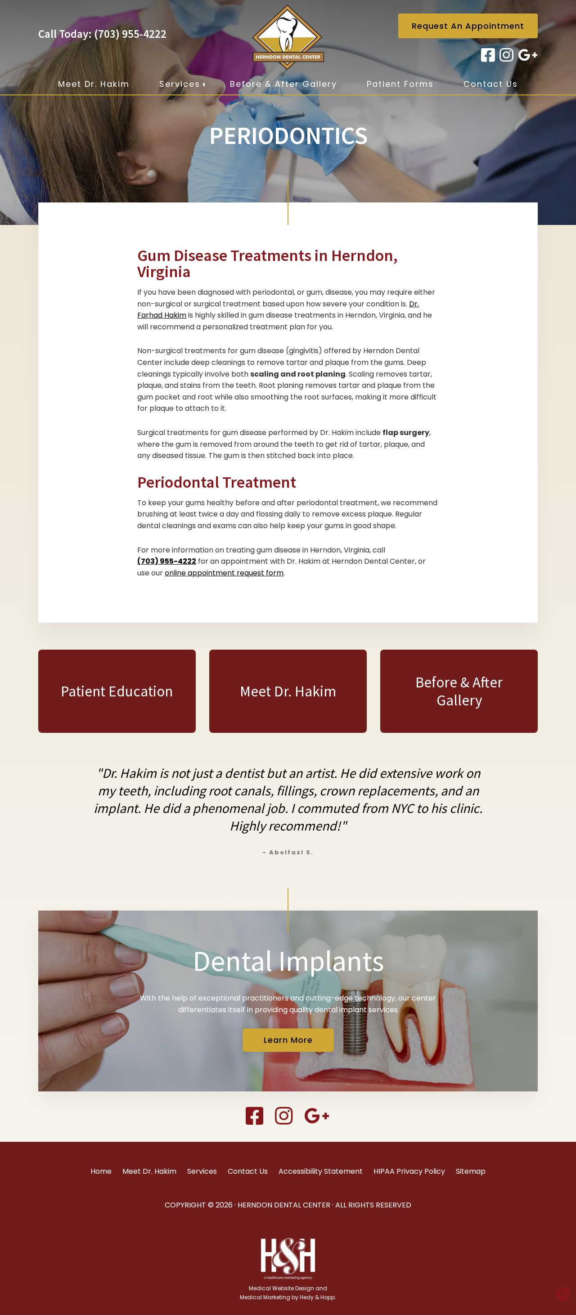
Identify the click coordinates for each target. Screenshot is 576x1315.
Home (101, 1171)
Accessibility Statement (321, 1171)
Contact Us (491, 84)
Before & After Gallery (283, 84)
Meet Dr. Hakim (94, 84)
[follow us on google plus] (526, 55)
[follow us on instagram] (505, 55)
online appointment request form (224, 573)
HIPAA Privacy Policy (409, 1171)
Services (179, 84)
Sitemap (471, 1171)
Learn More (288, 1040)
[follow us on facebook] (486, 55)
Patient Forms (400, 84)
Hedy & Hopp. (318, 1297)
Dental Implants (288, 960)
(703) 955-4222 (130, 34)
